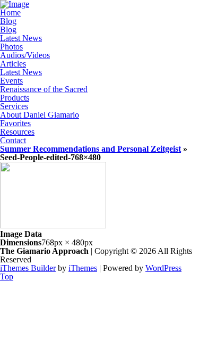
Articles (13, 63)
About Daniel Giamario (39, 114)
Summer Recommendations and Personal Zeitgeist (90, 148)
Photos (11, 46)
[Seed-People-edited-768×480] (53, 225)
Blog (8, 21)
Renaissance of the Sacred (44, 89)
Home (10, 12)
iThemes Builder (28, 268)
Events (11, 80)
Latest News (21, 38)
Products (14, 97)
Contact (13, 140)
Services (14, 106)
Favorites (15, 123)
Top (6, 276)
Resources (17, 131)
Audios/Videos (25, 55)
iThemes (82, 268)
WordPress (163, 268)
